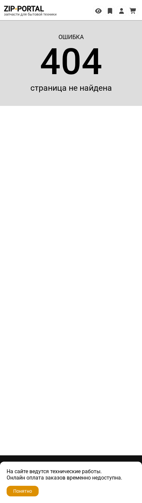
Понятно (22, 491)
